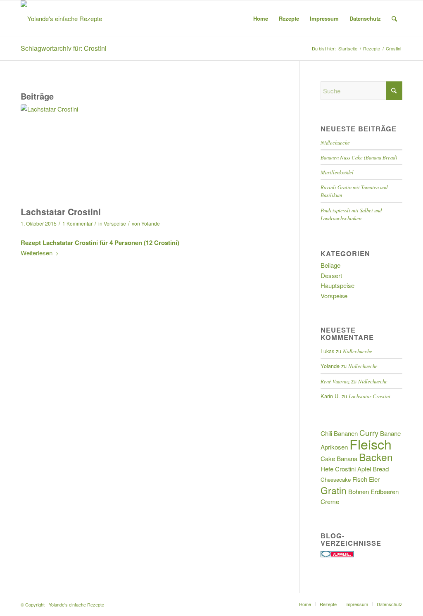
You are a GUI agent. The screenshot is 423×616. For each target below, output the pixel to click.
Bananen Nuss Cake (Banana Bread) (359, 157)
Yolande (150, 223)
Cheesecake (336, 479)
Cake (328, 458)
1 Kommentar (77, 223)
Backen (376, 457)
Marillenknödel (337, 172)
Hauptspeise (337, 285)
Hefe (327, 468)
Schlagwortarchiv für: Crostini (64, 48)
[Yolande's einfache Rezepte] (61, 18)
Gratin (334, 490)
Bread (381, 468)
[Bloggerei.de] (337, 554)
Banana (347, 458)
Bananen (346, 433)
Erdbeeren (385, 491)
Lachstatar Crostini (61, 211)
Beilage (330, 265)
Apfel (364, 468)
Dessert (331, 275)
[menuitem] (260, 18)
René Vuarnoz (335, 381)
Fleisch (370, 443)
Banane (390, 433)
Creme (330, 501)
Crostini (345, 468)
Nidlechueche (335, 142)
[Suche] (394, 18)
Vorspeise (115, 223)
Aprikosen (334, 446)
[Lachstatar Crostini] (150, 153)
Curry (368, 432)
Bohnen (358, 491)
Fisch (359, 479)
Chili (326, 433)
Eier (374, 479)
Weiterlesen (36, 252)
